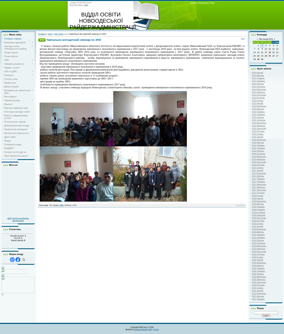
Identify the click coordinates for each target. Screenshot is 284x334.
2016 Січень (257, 134)
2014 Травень (258, 78)
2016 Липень (258, 151)
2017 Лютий (257, 170)
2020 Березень (259, 263)
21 (254, 56)
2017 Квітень (258, 176)
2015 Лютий (257, 103)
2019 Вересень (259, 246)
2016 (50, 34)
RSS (86, 5)
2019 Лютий (257, 226)
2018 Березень (259, 201)
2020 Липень (258, 274)
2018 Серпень (258, 212)
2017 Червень (258, 182)
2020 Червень (258, 271)
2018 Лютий (257, 198)
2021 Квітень (258, 296)
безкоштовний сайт (143, 329)
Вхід (212, 3)
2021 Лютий (257, 291)
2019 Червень (258, 237)
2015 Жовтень (258, 126)
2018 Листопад (259, 218)
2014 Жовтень (258, 92)
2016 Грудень (258, 165)
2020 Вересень (259, 277)
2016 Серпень (258, 154)
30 (262, 59)
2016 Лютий (257, 137)
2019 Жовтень (258, 249)
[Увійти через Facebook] (17, 259)
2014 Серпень (258, 87)
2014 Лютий (257, 73)
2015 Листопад (259, 128)
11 (270, 49)
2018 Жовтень (258, 215)
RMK (61, 205)
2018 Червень (258, 210)
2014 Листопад (259, 95)
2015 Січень (257, 100)
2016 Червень (258, 148)
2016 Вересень (259, 156)
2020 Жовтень (258, 279)
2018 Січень (257, 196)
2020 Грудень (258, 285)
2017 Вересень (259, 184)
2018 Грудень (258, 221)
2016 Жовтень (258, 159)
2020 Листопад (259, 282)
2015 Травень (258, 112)
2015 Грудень (258, 131)
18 (270, 52)
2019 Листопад (259, 251)
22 (258, 56)
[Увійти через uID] (12, 259)
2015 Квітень (258, 109)
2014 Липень (258, 84)
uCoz (156, 329)
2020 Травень (258, 268)
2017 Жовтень (258, 187)
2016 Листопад (259, 162)
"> (2, 294)
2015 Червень (258, 114)
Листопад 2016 (266, 39)
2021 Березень (259, 293)
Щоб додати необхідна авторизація (18, 219)
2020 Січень (257, 257)
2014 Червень (258, 81)
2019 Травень (258, 235)
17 (266, 52)
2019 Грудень (258, 254)
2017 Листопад (259, 190)
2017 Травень (258, 179)
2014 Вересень (259, 89)
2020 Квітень (258, 265)
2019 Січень (257, 224)
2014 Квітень (258, 75)
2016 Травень (258, 145)
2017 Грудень (258, 193)
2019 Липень (258, 240)
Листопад (58, 34)
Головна (193, 3)
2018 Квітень (258, 204)
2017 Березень (259, 173)
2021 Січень (257, 288)
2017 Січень (257, 168)
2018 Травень (258, 207)
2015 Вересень (259, 123)
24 (266, 56)
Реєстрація (204, 3)
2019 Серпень (258, 243)
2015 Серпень (258, 120)
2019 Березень (259, 229)
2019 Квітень (258, 232)
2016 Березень (259, 140)
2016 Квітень (258, 142)
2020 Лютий (257, 260)
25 (270, 56)
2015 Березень (259, 106)
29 (258, 59)
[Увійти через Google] (23, 259)
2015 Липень (258, 117)
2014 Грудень (258, 98)
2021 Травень (258, 299)
